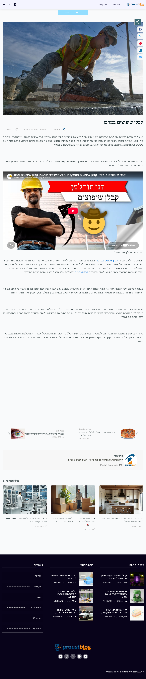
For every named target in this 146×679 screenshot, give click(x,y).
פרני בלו (51, 129)
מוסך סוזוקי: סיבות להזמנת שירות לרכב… (65, 611)
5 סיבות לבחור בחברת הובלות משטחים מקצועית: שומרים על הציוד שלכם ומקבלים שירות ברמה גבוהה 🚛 (73, 521)
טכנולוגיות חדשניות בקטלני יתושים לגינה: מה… (116, 594)
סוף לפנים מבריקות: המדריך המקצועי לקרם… (114, 611)
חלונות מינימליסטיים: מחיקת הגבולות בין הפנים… (65, 594)
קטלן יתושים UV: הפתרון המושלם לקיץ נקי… (114, 577)
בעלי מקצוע (73, 12)
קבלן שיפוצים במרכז (107, 260)
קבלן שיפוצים (81, 272)
